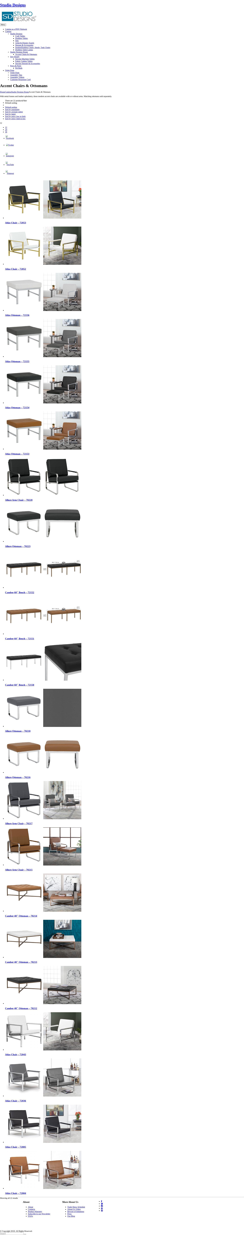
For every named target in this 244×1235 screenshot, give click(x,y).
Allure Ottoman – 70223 (17, 546)
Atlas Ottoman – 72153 (17, 454)
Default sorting (11, 107)
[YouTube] (10, 165)
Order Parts (14, 73)
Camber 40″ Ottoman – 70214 (21, 916)
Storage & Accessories (24, 45)
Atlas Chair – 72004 (15, 1193)
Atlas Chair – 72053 (15, 222)
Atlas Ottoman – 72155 (17, 361)
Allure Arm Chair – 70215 (19, 869)
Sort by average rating (14, 112)
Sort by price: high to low (15, 119)
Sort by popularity (12, 109)
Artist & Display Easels (24, 43)
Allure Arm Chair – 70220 (19, 500)
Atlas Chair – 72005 (15, 1147)
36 (6, 132)
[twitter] (102, 1204)
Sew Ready (14, 57)
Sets (17, 41)
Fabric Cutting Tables (24, 61)
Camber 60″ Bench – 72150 (19, 685)
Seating (32, 47)
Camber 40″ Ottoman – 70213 (21, 962)
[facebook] (101, 1201)
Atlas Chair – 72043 (15, 1054)
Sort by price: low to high (15, 116)
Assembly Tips (16, 75)
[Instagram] (10, 156)
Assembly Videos (17, 77)
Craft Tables (20, 36)
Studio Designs (13, 5)
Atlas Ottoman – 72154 (17, 407)
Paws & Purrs (15, 66)
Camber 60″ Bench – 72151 (19, 638)
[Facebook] (10, 138)
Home (2, 92)
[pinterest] (102, 1210)
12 (6, 127)
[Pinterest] (10, 173)
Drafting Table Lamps (24, 50)
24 (6, 130)
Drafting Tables (21, 38)
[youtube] (102, 1208)
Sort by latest (10, 114)
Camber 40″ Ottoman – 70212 (21, 1008)
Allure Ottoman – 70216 (17, 777)
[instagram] (102, 1206)
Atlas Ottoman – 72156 (17, 315)
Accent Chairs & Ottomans (26, 54)
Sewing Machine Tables (25, 59)
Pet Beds (18, 68)
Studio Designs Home (19, 52)
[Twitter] (10, 145)
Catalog (8, 92)
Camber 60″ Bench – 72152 (19, 592)
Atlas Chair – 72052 (15, 269)
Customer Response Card (20, 79)
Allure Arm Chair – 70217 (19, 823)
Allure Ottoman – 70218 (17, 731)
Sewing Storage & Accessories (27, 63)
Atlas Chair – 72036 (15, 1100)
